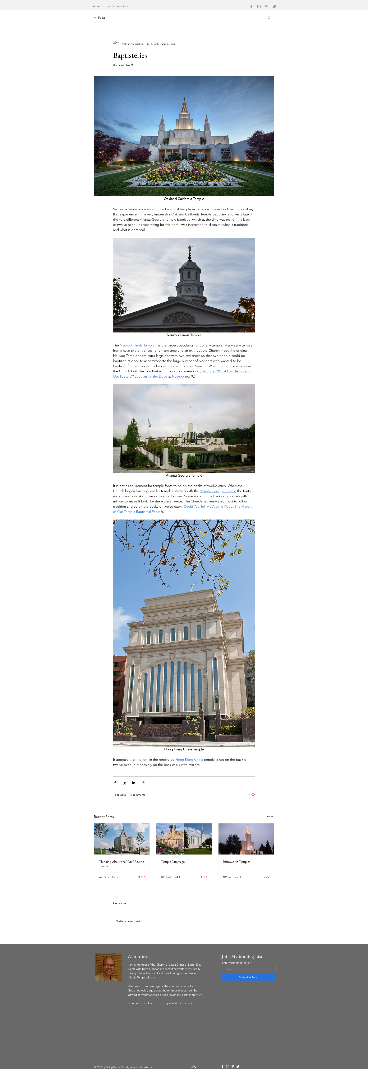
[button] (269, 17)
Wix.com (148, 1067)
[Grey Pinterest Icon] (266, 6)
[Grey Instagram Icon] (259, 6)
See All (270, 816)
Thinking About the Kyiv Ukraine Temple (121, 863)
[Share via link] (143, 783)
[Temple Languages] (184, 839)
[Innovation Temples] (246, 839)
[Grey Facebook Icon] (251, 6)
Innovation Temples (236, 861)
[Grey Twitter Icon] (274, 6)
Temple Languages (173, 861)
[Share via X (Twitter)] (124, 783)
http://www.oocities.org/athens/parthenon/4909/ (172, 994)
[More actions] (252, 43)
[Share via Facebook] (115, 783)
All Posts (99, 17)
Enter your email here (235, 962)
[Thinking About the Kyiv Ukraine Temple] (122, 839)
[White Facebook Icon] (222, 1067)
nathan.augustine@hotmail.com (174, 1003)
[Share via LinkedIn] (134, 783)
